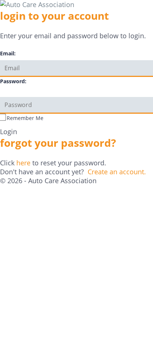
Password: (13, 81)
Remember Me (25, 118)
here (23, 162)
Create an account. (117, 171)
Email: (8, 53)
